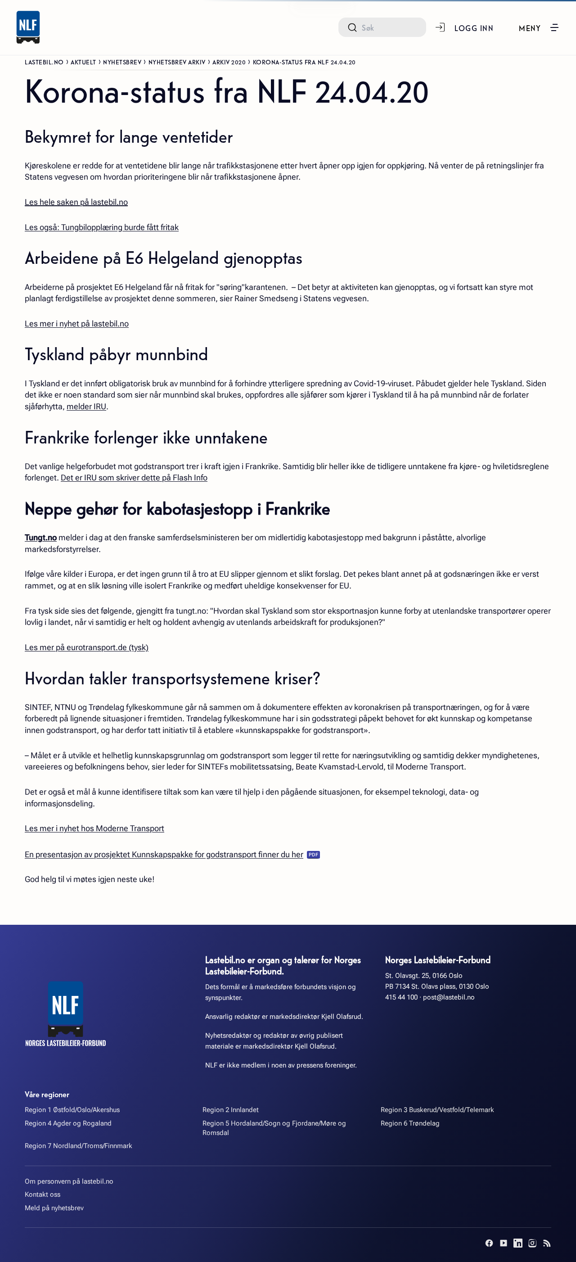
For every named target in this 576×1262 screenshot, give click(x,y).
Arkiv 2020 (229, 61)
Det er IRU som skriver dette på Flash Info (134, 477)
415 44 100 (401, 997)
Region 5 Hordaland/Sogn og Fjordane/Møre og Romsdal (274, 1128)
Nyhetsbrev (122, 61)
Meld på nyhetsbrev (54, 1208)
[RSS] (546, 1243)
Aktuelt (83, 61)
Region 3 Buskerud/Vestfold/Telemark (437, 1110)
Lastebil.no (44, 61)
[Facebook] (489, 1243)
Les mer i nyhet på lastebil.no (77, 323)
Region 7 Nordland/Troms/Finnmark (78, 1146)
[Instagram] (532, 1243)
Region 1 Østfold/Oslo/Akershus (72, 1110)
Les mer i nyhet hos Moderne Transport (94, 828)
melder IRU (86, 406)
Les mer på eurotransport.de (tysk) (86, 647)
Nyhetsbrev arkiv (177, 61)
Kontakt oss (42, 1194)
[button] (539, 27)
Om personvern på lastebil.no (69, 1181)
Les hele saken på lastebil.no (76, 202)
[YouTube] (503, 1243)
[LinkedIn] (517, 1243)
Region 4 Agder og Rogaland (68, 1123)
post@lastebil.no (449, 997)
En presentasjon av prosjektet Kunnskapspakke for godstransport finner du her (164, 854)
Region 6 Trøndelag (410, 1123)
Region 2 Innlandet (230, 1110)
